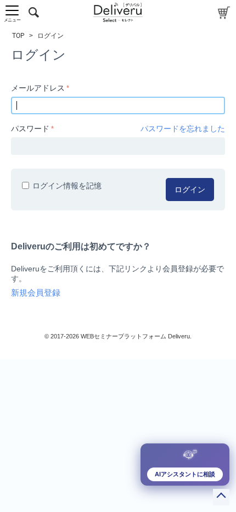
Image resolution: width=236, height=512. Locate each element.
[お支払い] (224, 12)
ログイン (190, 189)
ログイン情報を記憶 (67, 185)
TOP (18, 36)
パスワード (30, 128)
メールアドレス (38, 88)
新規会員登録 (35, 293)
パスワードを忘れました (183, 128)
